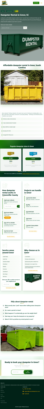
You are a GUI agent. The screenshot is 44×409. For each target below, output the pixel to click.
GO (25, 27)
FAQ (1, 398)
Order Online (2, 396)
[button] (22, 306)
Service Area (3, 392)
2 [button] (21, 171)
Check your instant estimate (6, 24)
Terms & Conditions (4, 402)
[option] (10, 160)
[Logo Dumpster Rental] (6, 3)
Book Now (36, 2)
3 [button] (23, 171)
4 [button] (25, 171)
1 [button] (19, 171)
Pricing (2, 394)
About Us (2, 390)
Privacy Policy (3, 400)
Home (2, 388)
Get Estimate (28, 372)
